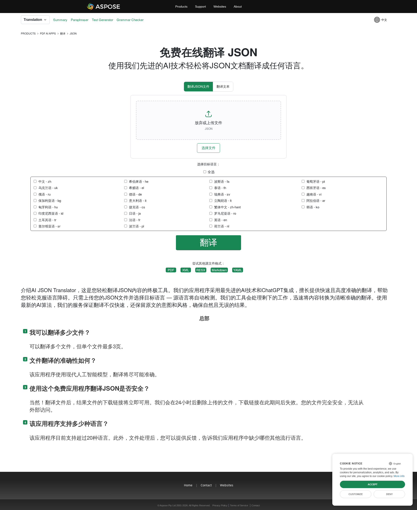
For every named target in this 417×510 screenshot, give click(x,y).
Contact (206, 485)
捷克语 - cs (137, 207)
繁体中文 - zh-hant (227, 207)
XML (185, 270)
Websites (219, 6)
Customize (356, 494)
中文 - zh (44, 181)
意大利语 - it (137, 200)
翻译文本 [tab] (223, 86)
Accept (372, 484)
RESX (200, 270)
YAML (237, 270)
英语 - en (220, 219)
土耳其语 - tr (47, 219)
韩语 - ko (312, 207)
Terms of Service (239, 505)
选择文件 (208, 147)
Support (200, 6)
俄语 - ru (44, 194)
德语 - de (135, 194)
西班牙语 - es (316, 187)
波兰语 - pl (136, 226)
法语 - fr (134, 219)
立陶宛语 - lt (223, 200)
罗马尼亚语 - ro (225, 213)
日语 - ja (135, 213)
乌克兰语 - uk (48, 187)
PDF (171, 270)
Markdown (219, 270)
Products (181, 6)
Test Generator (102, 19)
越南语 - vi (313, 194)
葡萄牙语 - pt (315, 181)
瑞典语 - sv (222, 194)
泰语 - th (220, 187)
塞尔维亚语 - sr (49, 226)
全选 (211, 171)
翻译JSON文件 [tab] (198, 86)
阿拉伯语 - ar (315, 200)
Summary (60, 19)
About (238, 6)
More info (399, 476)
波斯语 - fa (221, 181)
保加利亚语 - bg (49, 200)
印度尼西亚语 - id (50, 213)
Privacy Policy (219, 505)
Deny (389, 494)
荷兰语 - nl (221, 226)
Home (188, 485)
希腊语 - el (136, 187)
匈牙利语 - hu (48, 207)
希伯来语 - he (138, 181)
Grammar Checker (130, 19)
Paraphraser (79, 19)
